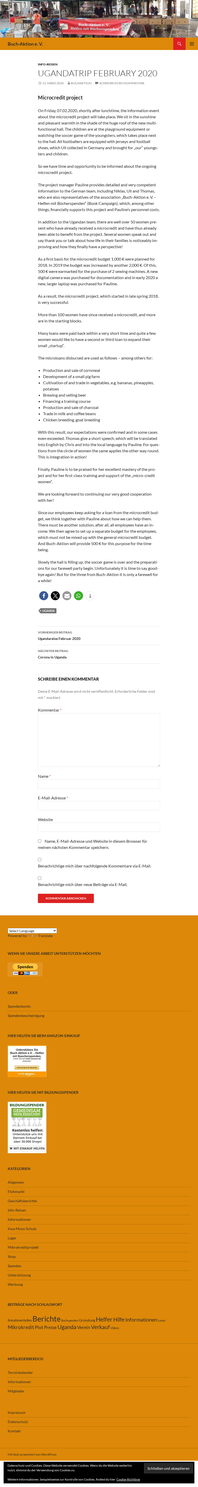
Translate (45, 935)
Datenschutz (18, 1421)
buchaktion (81, 83)
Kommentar (50, 709)
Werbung (15, 1284)
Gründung (87, 1320)
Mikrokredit (21, 1327)
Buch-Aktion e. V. (25, 44)
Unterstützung (19, 1275)
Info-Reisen (47, 64)
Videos (115, 1328)
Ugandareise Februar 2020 (59, 635)
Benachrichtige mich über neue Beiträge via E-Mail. (82, 884)
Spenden (14, 1266)
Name (44, 776)
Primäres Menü (192, 44)
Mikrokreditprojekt (23, 1247)
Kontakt (14, 1431)
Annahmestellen (20, 1320)
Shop (12, 1256)
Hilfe (119, 1319)
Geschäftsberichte (22, 1201)
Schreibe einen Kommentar (121, 83)
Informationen (19, 1219)
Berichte (46, 1318)
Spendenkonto (19, 1006)
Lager (12, 1238)
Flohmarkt (16, 1191)
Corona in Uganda (53, 654)
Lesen (162, 1320)
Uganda (48, 610)
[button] (43, 595)
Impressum (17, 1412)
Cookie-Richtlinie (128, 1479)
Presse (50, 1327)
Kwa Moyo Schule (22, 1228)
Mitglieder (16, 1391)
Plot (39, 1327)
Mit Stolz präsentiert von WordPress (32, 1454)
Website (45, 819)
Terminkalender (20, 1372)
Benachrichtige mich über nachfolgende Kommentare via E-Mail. (94, 865)
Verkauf (100, 1327)
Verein (83, 1327)
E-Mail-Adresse (53, 797)
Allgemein (16, 1182)
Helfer (104, 1319)
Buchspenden (69, 1320)
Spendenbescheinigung (26, 1015)
